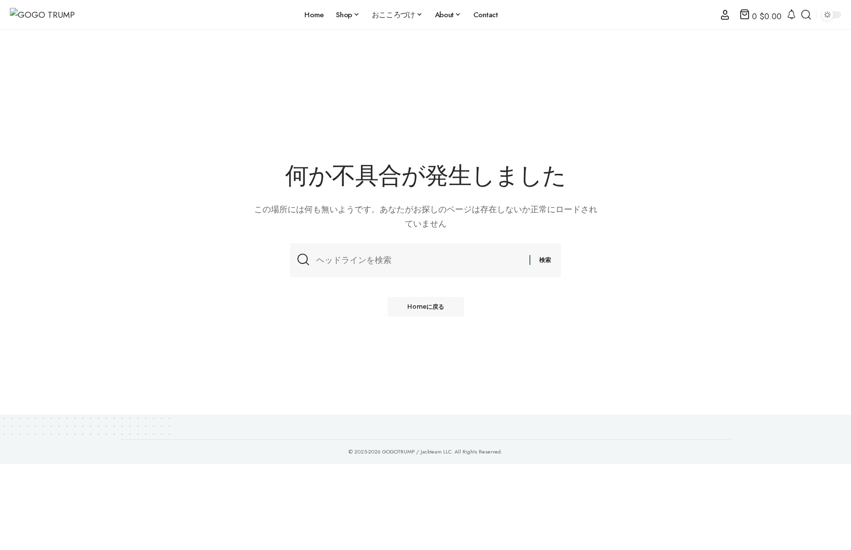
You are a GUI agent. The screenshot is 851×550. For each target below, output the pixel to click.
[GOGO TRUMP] (42, 15)
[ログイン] (725, 15)
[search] (806, 14)
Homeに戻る (425, 306)
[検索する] (419, 260)
